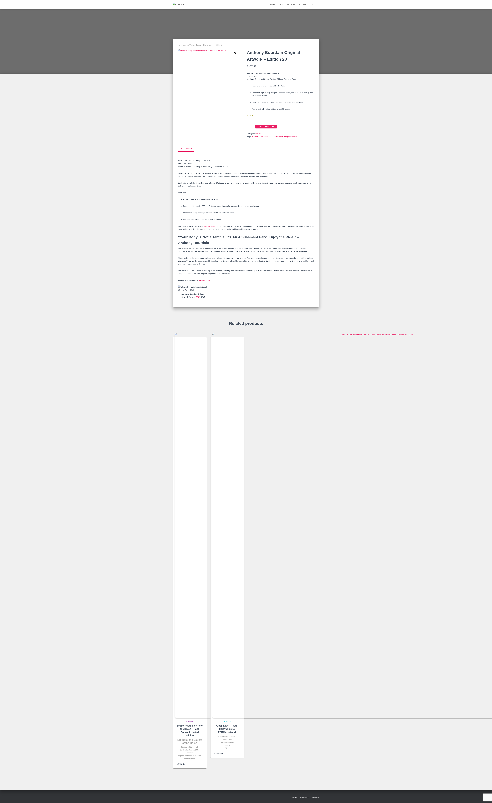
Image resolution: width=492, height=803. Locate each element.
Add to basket (265, 126)
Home (272, 5)
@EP (198, 297)
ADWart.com (204, 280)
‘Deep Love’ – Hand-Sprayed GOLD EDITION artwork (227, 728)
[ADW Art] (178, 5)
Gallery (302, 5)
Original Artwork (290, 137)
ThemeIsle (314, 797)
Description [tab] (186, 149)
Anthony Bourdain (276, 137)
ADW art (255, 137)
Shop (281, 5)
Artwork (186, 45)
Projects (291, 5)
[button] (235, 53)
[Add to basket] (201, 764)
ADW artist (263, 137)
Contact (313, 5)
